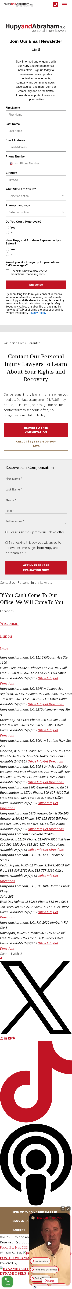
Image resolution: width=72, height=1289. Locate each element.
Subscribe (36, 284)
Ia (4, 649)
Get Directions (53, 704)
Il (6, 636)
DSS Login (29, 1247)
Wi (9, 623)
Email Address (15, 140)
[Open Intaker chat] (35, 1287)
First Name (13, 107)
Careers (18, 1230)
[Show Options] (63, 196)
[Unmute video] (49, 1243)
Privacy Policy (37, 312)
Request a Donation (28, 1221)
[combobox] (12, 163)
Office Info (45, 678)
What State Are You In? (21, 189)
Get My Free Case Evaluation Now (36, 567)
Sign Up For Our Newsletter (34, 1211)
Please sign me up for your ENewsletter (36, 532)
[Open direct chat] (62, 1208)
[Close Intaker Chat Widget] (68, 1208)
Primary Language (18, 205)
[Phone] (55, 5)
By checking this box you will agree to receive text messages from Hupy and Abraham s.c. (33, 547)
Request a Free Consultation (36, 430)
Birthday (11, 172)
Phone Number (16, 156)
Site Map (15, 1247)
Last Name (13, 123)
